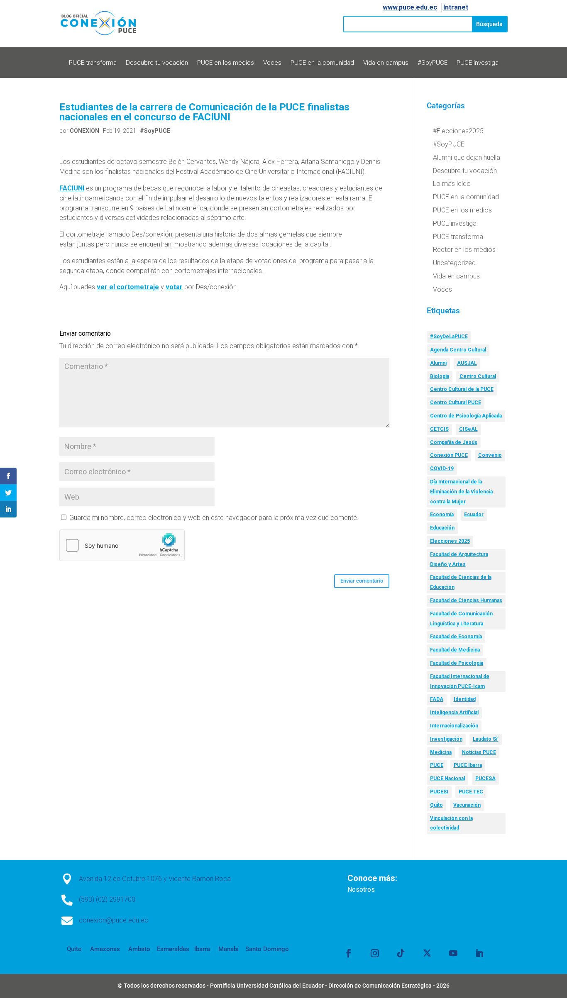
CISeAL (468, 429)
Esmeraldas (173, 949)
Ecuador (474, 514)
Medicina (441, 752)
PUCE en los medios (225, 63)
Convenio (490, 455)
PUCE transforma (93, 63)
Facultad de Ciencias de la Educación (460, 582)
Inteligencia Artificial (454, 712)
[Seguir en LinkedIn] (479, 953)
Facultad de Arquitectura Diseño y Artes (459, 559)
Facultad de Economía (456, 636)
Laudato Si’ (486, 739)
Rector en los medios (464, 250)
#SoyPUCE (432, 63)
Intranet (455, 7)
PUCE (436, 765)
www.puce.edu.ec (410, 7)
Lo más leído (452, 184)
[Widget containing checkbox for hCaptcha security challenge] (122, 545)
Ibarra (201, 949)
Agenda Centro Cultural (458, 350)
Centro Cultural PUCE (455, 402)
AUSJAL (467, 363)
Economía (442, 514)
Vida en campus (385, 63)
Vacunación (467, 805)
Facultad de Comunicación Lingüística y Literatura (461, 619)
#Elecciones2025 (458, 131)
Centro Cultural (477, 376)
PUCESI (439, 792)
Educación (442, 528)
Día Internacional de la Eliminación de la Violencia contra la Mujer (461, 492)
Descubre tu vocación (157, 63)
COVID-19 (442, 468)
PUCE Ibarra (468, 765)
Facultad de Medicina (455, 650)
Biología (439, 376)
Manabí (228, 949)
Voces (272, 63)
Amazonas (104, 949)
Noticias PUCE (479, 752)
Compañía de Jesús (453, 442)
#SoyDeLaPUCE (449, 336)
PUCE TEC (471, 792)
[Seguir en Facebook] (348, 953)
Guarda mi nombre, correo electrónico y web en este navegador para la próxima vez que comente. (214, 518)
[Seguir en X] (427, 953)
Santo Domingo (267, 949)
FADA (436, 699)
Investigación (446, 739)
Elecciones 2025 (450, 541)
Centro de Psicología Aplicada (466, 416)
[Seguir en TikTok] (401, 953)
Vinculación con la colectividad (451, 823)
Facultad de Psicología (456, 663)
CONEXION (84, 130)
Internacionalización (454, 726)
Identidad (465, 699)
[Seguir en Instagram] (375, 953)
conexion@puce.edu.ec (113, 920)
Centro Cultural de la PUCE (462, 389)
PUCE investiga (478, 63)
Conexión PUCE (449, 455)
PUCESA (485, 778)
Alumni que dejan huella (466, 157)
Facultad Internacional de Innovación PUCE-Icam (459, 681)
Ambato (138, 949)
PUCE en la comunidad (322, 63)
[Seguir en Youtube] (453, 953)
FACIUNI (71, 188)
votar (174, 287)
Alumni (438, 363)
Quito (436, 805)
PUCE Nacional (447, 778)
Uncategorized (454, 263)
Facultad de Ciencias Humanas (466, 600)
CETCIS (439, 429)
